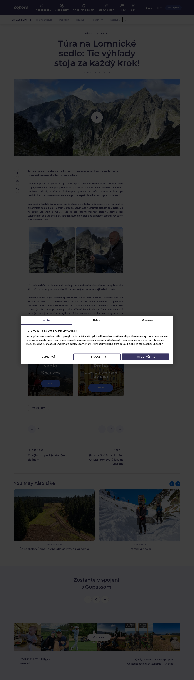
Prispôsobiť (95, 356)
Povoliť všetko (145, 356)
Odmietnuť (48, 356)
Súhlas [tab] (46, 319)
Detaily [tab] (97, 319)
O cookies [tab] (147, 319)
